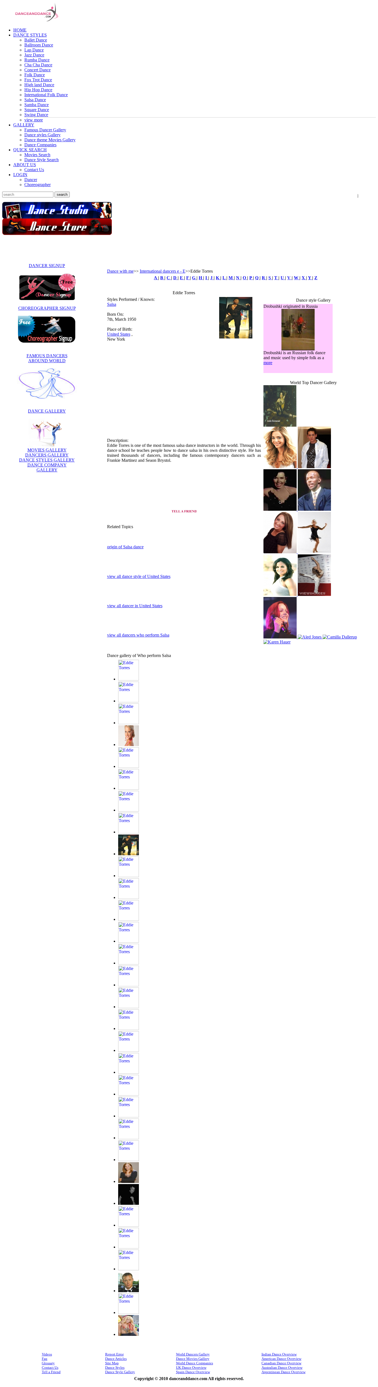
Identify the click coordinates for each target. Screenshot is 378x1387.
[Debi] (128, 830)
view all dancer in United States (134, 604)
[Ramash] (128, 1267)
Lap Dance (34, 50)
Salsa (111, 304)
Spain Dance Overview (193, 1371)
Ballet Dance (35, 40)
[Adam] (128, 678)
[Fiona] (128, 874)
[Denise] (313, 447)
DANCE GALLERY (47, 411)
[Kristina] (280, 593)
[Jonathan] (128, 983)
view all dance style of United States (138, 575)
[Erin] (314, 550)
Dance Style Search (41, 159)
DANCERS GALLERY (47, 455)
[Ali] (128, 699)
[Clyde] (280, 550)
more (267, 362)
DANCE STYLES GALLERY (47, 460)
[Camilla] (281, 640)
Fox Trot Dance (38, 79)
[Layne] (128, 1049)
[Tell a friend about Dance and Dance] (184, 511)
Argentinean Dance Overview (283, 1371)
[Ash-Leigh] (128, 743)
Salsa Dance (35, 99)
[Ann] (314, 508)
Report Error (114, 1353)
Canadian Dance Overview (281, 1362)
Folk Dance (34, 74)
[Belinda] (315, 635)
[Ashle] (128, 765)
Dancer (30, 179)
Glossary (48, 1362)
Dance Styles (115, 1366)
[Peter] (128, 1245)
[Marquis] (128, 1093)
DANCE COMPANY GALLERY (47, 467)
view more (33, 120)
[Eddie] (128, 852)
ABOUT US (24, 164)
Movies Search (37, 154)
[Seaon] (128, 1311)
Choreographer (37, 184)
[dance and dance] (32, 21)
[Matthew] (128, 1114)
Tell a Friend (51, 1371)
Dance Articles (116, 1357)
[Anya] (128, 721)
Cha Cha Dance (38, 64)
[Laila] (314, 593)
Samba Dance (36, 104)
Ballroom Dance (38, 45)
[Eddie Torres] (235, 337)
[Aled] (344, 635)
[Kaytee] (128, 1005)
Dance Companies (40, 144)
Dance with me (120, 271)
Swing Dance (36, 114)
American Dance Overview (281, 1357)
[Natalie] (128, 1158)
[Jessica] (128, 940)
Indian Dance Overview (279, 1353)
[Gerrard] (128, 896)
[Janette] (128, 918)
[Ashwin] (128, 787)
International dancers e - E (162, 271)
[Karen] (312, 640)
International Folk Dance (46, 94)
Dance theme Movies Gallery (50, 139)
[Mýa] (128, 1136)
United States (118, 334)
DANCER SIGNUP (47, 265)
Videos (47, 1353)
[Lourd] (128, 1071)
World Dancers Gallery (193, 1353)
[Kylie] (128, 1027)
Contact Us (34, 169)
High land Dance (39, 84)
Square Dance (36, 109)
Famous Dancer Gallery (45, 129)
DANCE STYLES (30, 35)
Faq (44, 1357)
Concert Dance (37, 69)
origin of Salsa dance (125, 546)
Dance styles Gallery (42, 134)
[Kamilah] (280, 635)
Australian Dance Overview (282, 1366)
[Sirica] (313, 406)
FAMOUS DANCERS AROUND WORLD (47, 358)
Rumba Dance (37, 60)
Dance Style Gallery (120, 1371)
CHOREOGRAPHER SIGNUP (47, 308)
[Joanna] (128, 962)
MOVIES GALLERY (47, 450)
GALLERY (23, 124)
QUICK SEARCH (30, 149)
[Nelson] (128, 1202)
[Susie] (128, 1333)
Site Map (112, 1362)
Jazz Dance (34, 55)
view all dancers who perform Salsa (138, 634)
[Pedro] (128, 1224)
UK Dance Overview (191, 1366)
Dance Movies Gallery (192, 1357)
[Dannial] (128, 809)
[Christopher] (280, 508)
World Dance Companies (194, 1362)
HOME (20, 30)
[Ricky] (128, 1289)
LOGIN (20, 174)
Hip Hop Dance (38, 89)
